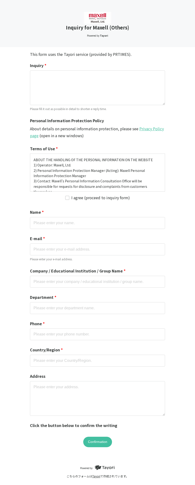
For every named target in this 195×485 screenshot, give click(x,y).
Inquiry (38, 65)
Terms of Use (44, 148)
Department (43, 297)
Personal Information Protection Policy (67, 120)
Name (37, 212)
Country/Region (46, 350)
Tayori (96, 476)
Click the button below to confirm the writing (73, 425)
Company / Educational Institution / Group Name (78, 271)
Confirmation (97, 442)
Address (37, 376)
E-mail (37, 238)
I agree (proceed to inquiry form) (100, 197)
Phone (37, 323)
